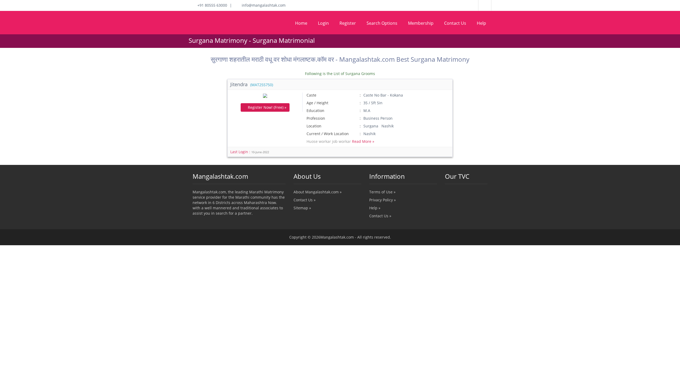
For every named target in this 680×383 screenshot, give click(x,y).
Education (315, 110)
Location (314, 125)
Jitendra (251, 84)
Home (301, 23)
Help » (374, 207)
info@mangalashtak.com (262, 5)
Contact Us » (305, 199)
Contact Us (455, 23)
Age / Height (317, 102)
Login (323, 23)
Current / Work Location (328, 133)
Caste (311, 95)
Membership (421, 23)
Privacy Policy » (382, 199)
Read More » (363, 141)
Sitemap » (302, 207)
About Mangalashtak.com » (318, 191)
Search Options (382, 23)
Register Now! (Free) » (266, 107)
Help (481, 23)
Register (347, 23)
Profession (316, 118)
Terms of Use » (382, 191)
